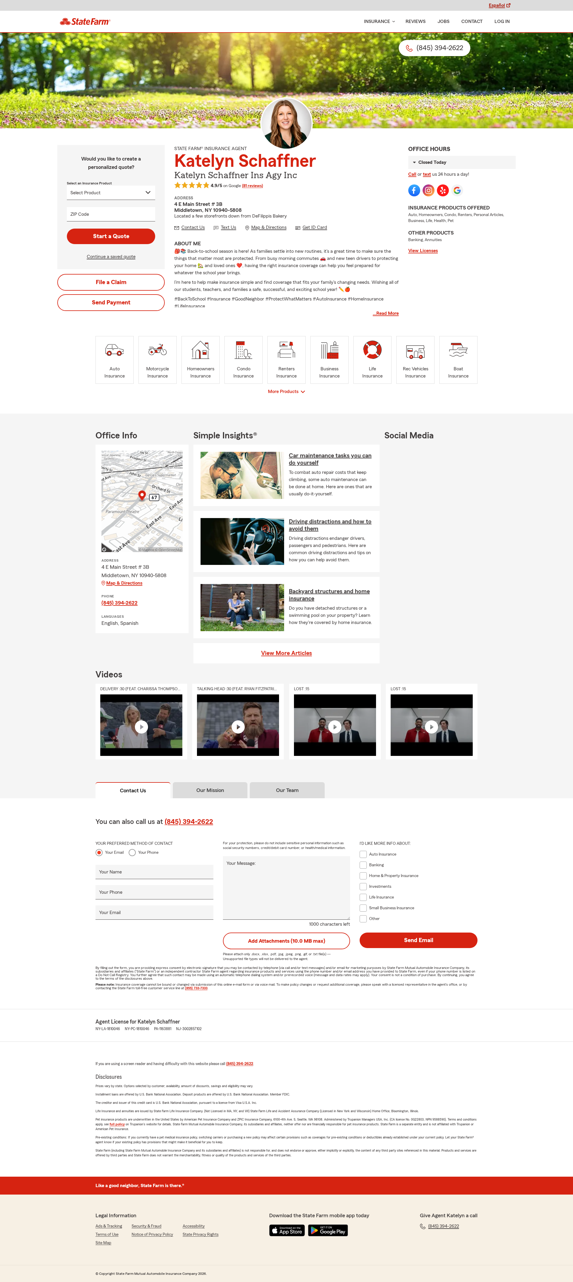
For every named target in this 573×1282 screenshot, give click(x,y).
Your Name (110, 872)
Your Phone (148, 852)
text (427, 174)
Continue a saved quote (111, 256)
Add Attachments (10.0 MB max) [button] (286, 941)
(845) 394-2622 (119, 602)
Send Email (418, 940)
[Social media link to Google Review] (457, 190)
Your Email (114, 852)
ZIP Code (79, 214)
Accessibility (194, 1226)
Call (412, 174)
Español (497, 5)
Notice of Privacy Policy (152, 1234)
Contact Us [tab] (133, 790)
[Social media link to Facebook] (414, 190)
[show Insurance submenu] (392, 21)
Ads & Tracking (109, 1226)
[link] (85, 21)
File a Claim (111, 282)
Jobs (443, 21)
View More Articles (286, 653)
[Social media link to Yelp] (443, 190)
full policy (117, 1124)
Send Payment (111, 303)
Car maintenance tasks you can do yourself (330, 459)
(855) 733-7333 (196, 988)
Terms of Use (107, 1234)
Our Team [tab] (287, 790)
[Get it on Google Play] (328, 1230)
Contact (472, 21)
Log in (502, 21)
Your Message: (241, 863)
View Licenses (423, 250)
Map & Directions (124, 583)
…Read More (386, 313)
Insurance (377, 21)
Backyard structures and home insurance (329, 595)
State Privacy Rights (200, 1234)
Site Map (103, 1243)
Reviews (416, 21)
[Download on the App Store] (287, 1230)
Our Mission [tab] (210, 790)
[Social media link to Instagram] (429, 190)
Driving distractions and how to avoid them (330, 525)
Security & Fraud (146, 1226)
